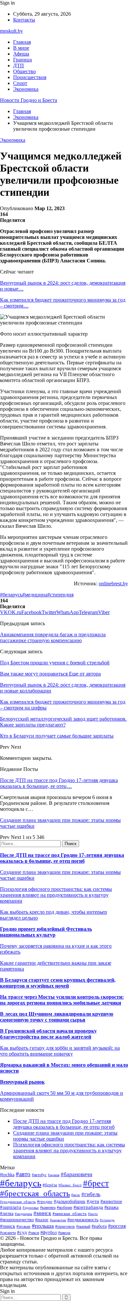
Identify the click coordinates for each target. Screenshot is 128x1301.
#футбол (48, 1232)
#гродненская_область (18, 1202)
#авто (23, 1174)
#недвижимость (82, 1219)
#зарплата (10, 1207)
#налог (42, 1219)
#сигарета (8, 1232)
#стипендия (60, 594)
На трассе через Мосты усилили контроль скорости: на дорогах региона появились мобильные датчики (62, 1000)
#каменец (47, 1208)
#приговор (65, 1226)
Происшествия (29, 77)
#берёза (50, 1184)
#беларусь (11, 594)
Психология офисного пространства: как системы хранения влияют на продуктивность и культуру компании (56, 895)
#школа (64, 1232)
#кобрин (64, 1207)
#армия (53, 1175)
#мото (93, 1214)
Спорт (20, 83)
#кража (111, 1207)
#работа (99, 1226)
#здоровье (31, 1207)
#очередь (107, 1220)
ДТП (18, 65)
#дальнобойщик (69, 1201)
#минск (42, 1213)
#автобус (39, 1175)
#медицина (34, 594)
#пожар (23, 1226)
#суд (22, 1232)
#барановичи (76, 1174)
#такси (33, 1233)
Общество (24, 71)
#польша (43, 1226)
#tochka (7, 1174)
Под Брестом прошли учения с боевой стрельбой (55, 662)
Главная (22, 42)
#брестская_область (35, 1193)
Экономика (25, 89)
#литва (6, 1213)
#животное (111, 1201)
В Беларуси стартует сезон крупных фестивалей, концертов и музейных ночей (58, 983)
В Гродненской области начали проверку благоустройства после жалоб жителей (48, 1034)
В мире (21, 48)
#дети (93, 1201)
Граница (22, 59)
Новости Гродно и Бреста (28, 100)
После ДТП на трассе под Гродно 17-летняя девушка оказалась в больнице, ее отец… (59, 783)
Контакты (24, 20)
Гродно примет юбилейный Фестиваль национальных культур (46, 932)
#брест (96, 1183)
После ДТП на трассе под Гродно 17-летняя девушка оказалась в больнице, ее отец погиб (62, 858)
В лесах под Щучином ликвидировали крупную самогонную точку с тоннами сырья (56, 1017)
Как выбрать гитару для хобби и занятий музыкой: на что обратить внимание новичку (60, 1051)
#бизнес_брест (70, 1185)
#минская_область (70, 1213)
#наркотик (58, 1220)
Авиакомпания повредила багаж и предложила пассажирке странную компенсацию (53, 637)
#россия (117, 1226)
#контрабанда (88, 1207)
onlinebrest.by (113, 583)
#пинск (7, 1226)
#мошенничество (17, 1219)
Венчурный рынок (22, 1082)
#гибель (90, 1194)
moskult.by (11, 31)
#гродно (45, 1201)
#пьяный (83, 1226)
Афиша (21, 54)
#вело (75, 1195)
